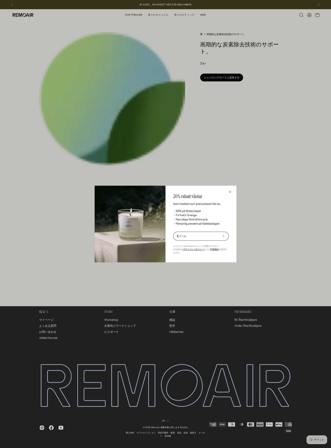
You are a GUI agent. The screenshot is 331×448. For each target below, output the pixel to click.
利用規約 (214, 249)
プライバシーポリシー (193, 249)
